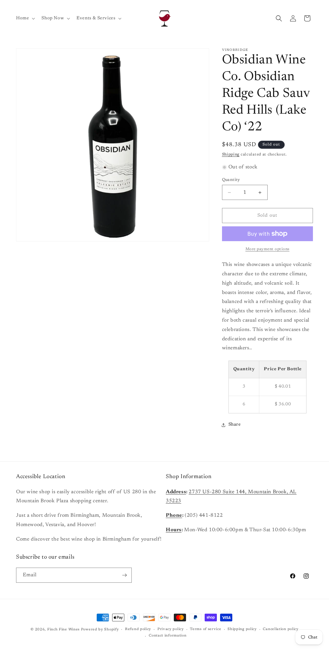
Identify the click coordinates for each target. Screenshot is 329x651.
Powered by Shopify (100, 629)
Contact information (167, 635)
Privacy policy (170, 629)
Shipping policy (242, 629)
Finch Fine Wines (63, 629)
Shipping (231, 154)
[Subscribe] (124, 575)
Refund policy (138, 629)
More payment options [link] (267, 249)
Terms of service (205, 629)
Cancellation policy (280, 629)
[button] (25, 18)
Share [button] (234, 424)
